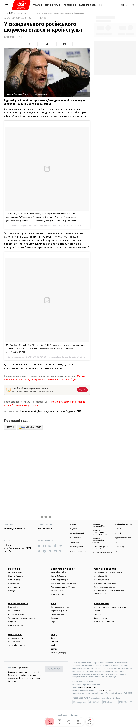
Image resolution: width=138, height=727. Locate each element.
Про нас (73, 524)
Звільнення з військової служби (108, 572)
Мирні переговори (59, 580)
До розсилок (54, 669)
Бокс (53, 638)
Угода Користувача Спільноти (100, 547)
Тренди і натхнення (17, 645)
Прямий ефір (14, 580)
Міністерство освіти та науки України (110, 607)
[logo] (21, 5)
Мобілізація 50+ (101, 576)
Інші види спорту (58, 653)
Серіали (54, 622)
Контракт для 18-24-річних (105, 583)
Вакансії (118, 533)
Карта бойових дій (59, 576)
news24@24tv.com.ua (14, 528)
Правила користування (79, 551)
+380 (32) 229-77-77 (88, 687)
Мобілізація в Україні (105, 569)
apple (94, 702)
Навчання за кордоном (104, 622)
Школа (97, 611)
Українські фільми (59, 611)
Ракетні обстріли (58, 572)
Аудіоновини (14, 587)
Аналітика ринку (15, 638)
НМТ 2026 (98, 614)
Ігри (116, 551)
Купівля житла (14, 642)
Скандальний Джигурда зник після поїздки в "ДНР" (51, 411)
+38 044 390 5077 (46, 528)
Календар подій (87, 5)
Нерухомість (15, 634)
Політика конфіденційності (99, 525)
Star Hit (18, 37)
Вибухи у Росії (57, 591)
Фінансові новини (16, 614)
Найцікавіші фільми (60, 607)
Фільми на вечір (58, 614)
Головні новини (15, 572)
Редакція (74, 529)
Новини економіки (18, 603)
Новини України (15, 576)
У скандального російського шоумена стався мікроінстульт (60, 13)
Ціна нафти (13, 607)
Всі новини (14, 569)
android (79, 702)
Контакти (118, 529)
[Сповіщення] (133, 5)
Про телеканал (76, 538)
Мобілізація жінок (102, 580)
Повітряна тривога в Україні (63, 583)
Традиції (37, 5)
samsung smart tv (125, 702)
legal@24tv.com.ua (103, 690)
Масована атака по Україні (63, 587)
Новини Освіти (101, 603)
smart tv (109, 702)
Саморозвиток (100, 618)
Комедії (54, 618)
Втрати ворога (57, 594)
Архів (117, 542)
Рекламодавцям (76, 547)
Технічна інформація (123, 524)
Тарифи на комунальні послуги (22, 618)
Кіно (53, 603)
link (39, 545)
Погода (11, 591)
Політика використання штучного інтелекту (100, 532)
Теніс (53, 645)
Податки (12, 622)
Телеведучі (74, 542)
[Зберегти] (82, 44)
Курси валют (14, 611)
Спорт (54, 634)
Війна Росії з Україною (63, 569)
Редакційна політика (78, 533)
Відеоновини (14, 583)
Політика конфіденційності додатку (99, 540)
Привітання (70, 5)
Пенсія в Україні (15, 625)
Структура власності (123, 538)
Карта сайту (119, 547)
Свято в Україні (53, 5)
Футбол (54, 642)
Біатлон (54, 649)
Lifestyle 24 (8, 13)
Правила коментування (102, 553)
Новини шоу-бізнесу (24, 13)
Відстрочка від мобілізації (105, 587)
